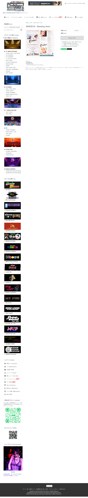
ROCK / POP (9, 96)
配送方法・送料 (12, 388)
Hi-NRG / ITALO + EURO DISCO (13, 53)
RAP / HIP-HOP (9, 73)
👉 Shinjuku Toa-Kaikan (9, 241)
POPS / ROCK (9, 60)
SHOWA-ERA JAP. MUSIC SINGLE (13, 172)
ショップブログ (54, 17)
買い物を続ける (65, 46)
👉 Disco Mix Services (9, 220)
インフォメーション (11, 379)
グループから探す (30, 17)
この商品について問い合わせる (69, 44)
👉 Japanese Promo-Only (10, 354)
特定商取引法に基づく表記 (42, 489)
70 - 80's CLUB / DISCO (11, 58)
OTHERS (8, 135)
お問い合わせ (70, 17)
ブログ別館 (9, 382)
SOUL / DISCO (9, 112)
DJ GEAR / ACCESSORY (11, 151)
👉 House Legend (8, 313)
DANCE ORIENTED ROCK (11, 94)
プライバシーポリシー (53, 489)
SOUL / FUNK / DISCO (11, 89)
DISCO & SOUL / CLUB (37, 22)
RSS (8, 394)
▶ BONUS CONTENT (9, 169)
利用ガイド (12, 363)
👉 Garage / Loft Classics (10, 292)
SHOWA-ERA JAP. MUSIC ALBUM (13, 171)
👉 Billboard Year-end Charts (11, 261)
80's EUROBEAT (9, 55)
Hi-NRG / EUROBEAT (10, 92)
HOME (27, 22)
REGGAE (8, 71)
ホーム (7, 17)
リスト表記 (11, 366)
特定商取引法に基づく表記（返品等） (70, 42)
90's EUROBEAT (9, 57)
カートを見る (80, 17)
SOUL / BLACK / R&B (10, 67)
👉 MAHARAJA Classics (9, 230)
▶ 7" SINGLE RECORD (10, 110)
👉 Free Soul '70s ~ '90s (9, 323)
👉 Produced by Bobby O (10, 210)
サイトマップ (11, 372)
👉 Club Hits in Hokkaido (10, 251)
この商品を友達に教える (67, 43)
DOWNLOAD (9, 153)
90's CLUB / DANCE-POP (11, 62)
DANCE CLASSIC (10, 64)
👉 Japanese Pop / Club (9, 333)
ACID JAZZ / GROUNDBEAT (12, 69)
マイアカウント (69, 3)
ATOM (10, 394)
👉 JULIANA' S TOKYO (9, 344)
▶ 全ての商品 (11, 38)
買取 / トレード (12, 376)
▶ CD (31, 22)
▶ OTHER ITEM (8, 149)
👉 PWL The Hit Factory (9, 200)
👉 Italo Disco (7, 189)
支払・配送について (42, 17)
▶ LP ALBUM (7, 87)
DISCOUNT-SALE (10, 155)
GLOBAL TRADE (10, 369)
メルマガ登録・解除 (13, 391)
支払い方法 (11, 385)
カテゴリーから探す (17, 17)
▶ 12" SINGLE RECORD (10, 51)
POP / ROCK (9, 114)
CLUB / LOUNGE (9, 90)
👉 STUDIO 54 (7, 282)
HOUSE (7, 65)
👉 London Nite (8, 272)
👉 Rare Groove (8, 302)
